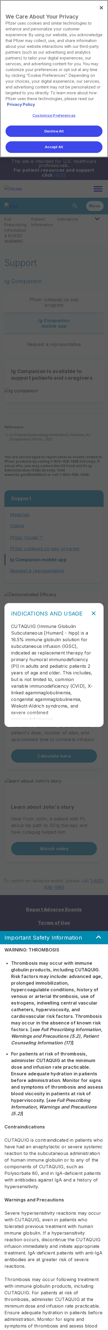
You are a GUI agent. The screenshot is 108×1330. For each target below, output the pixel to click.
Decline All (54, 131)
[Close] (101, 8)
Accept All (54, 147)
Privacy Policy (21, 104)
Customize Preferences (54, 115)
